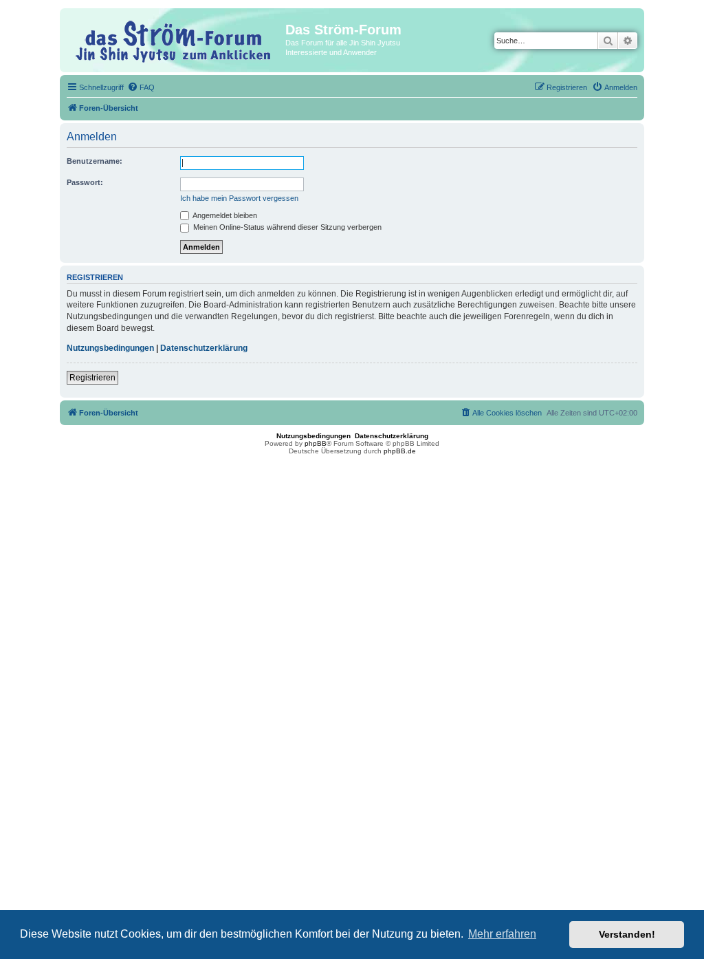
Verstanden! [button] (627, 934)
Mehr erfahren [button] (502, 934)
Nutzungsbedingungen (110, 348)
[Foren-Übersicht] (174, 39)
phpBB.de (400, 451)
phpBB (316, 443)
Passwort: (85, 182)
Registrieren (92, 377)
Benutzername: (94, 161)
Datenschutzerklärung (204, 348)
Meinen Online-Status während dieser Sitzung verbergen (286, 227)
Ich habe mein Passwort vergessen (239, 198)
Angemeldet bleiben (224, 215)
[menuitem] (141, 87)
